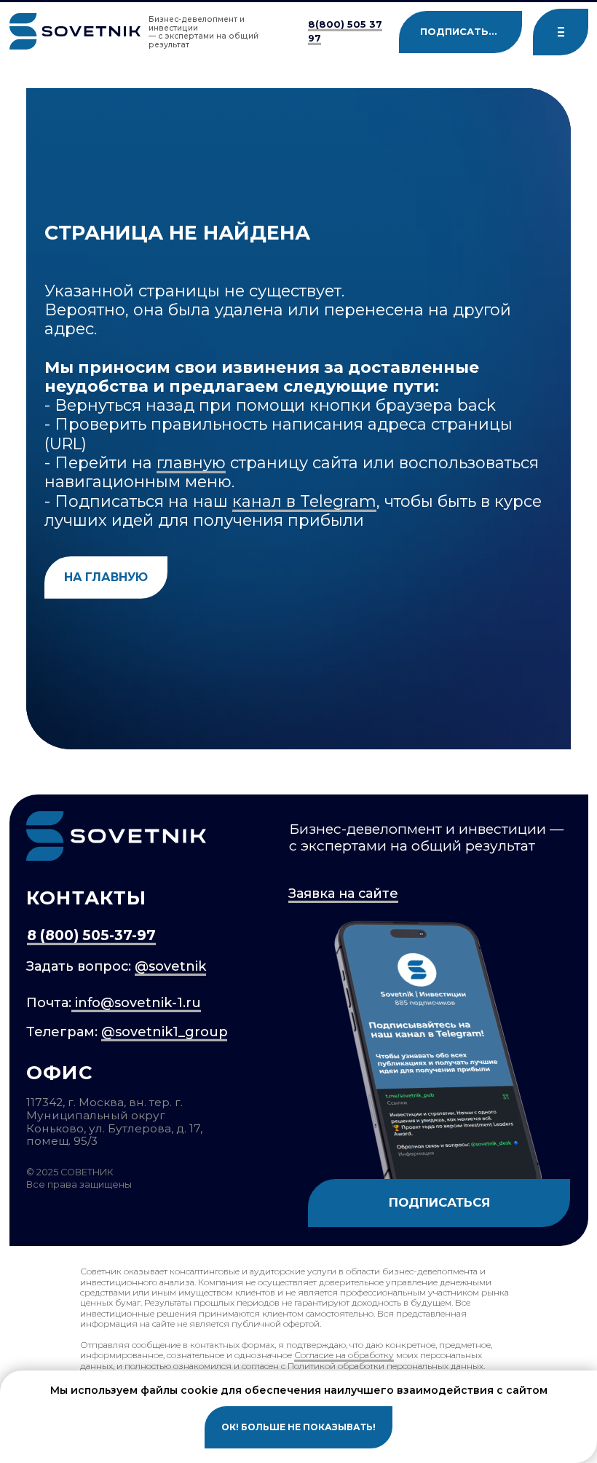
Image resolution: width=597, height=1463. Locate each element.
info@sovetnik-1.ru (136, 1003)
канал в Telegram (304, 501)
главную (191, 462)
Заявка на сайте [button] (343, 894)
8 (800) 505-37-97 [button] (91, 935)
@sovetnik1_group (164, 1032)
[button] (560, 32)
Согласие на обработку (344, 1354)
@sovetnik (170, 966)
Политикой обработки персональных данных (385, 1365)
